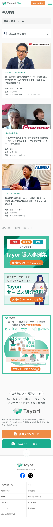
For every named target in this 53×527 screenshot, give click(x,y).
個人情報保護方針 (8, 514)
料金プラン (5, 490)
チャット (4, 508)
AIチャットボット (34, 496)
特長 (29, 484)
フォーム (4, 502)
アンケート (32, 502)
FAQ (3, 496)
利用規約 (31, 508)
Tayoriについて (7, 484)
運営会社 (31, 490)
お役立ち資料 (38, 3)
